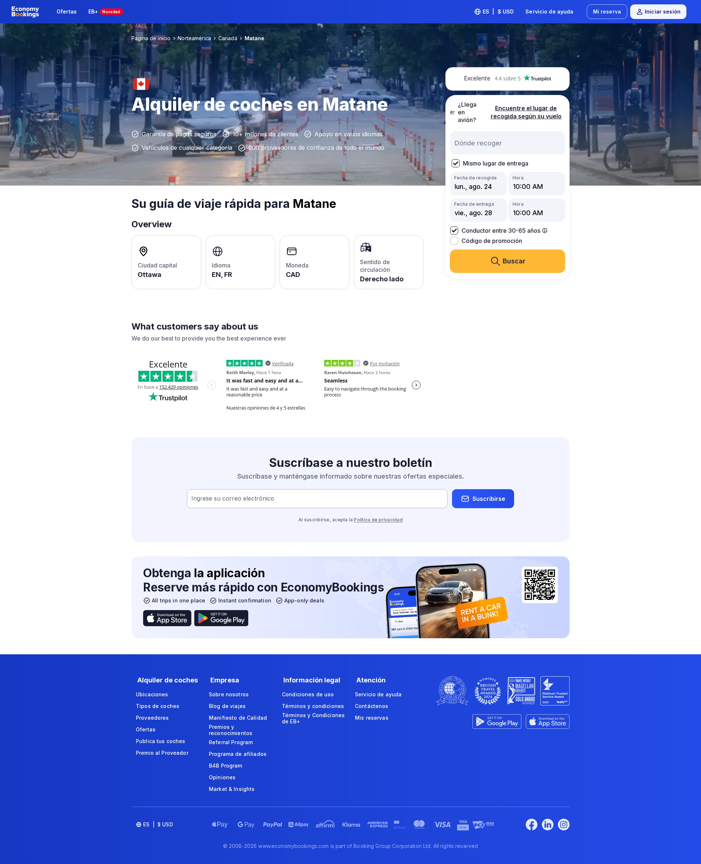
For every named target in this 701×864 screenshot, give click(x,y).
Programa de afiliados (238, 754)
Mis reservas (371, 718)
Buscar (514, 261)
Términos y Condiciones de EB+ (313, 718)
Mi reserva (607, 11)
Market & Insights (231, 789)
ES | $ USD (498, 11)
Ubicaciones (152, 694)
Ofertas (67, 11)
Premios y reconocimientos (230, 730)
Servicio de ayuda (549, 11)
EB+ (104, 11)
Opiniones (222, 777)
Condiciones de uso (308, 694)
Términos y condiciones (313, 706)
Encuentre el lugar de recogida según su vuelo (526, 112)
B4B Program (225, 765)
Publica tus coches (160, 741)
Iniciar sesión (663, 11)
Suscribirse (488, 498)
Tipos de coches (157, 706)
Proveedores (152, 718)
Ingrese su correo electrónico (232, 498)
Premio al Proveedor (162, 753)
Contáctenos (371, 706)
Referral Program (231, 742)
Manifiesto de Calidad (238, 718)
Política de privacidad (378, 519)
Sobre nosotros (229, 694)
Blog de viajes (227, 706)
